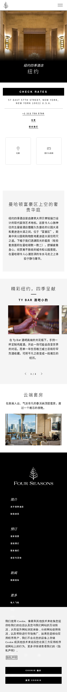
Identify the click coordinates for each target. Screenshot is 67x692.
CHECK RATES (33, 91)
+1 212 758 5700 (33, 113)
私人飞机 (15, 602)
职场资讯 (15, 513)
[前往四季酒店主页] (6, 5)
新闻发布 (15, 580)
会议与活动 (16, 557)
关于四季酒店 (17, 506)
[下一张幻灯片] (42, 374)
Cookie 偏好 (33, 670)
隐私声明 (11, 657)
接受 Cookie (33, 680)
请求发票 (15, 536)
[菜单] (60, 5)
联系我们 (33, 126)
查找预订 (15, 543)
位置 (33, 120)
